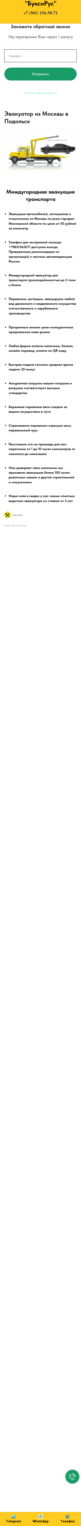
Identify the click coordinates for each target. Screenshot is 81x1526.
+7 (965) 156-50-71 (40, 13)
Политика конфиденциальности (40, 92)
